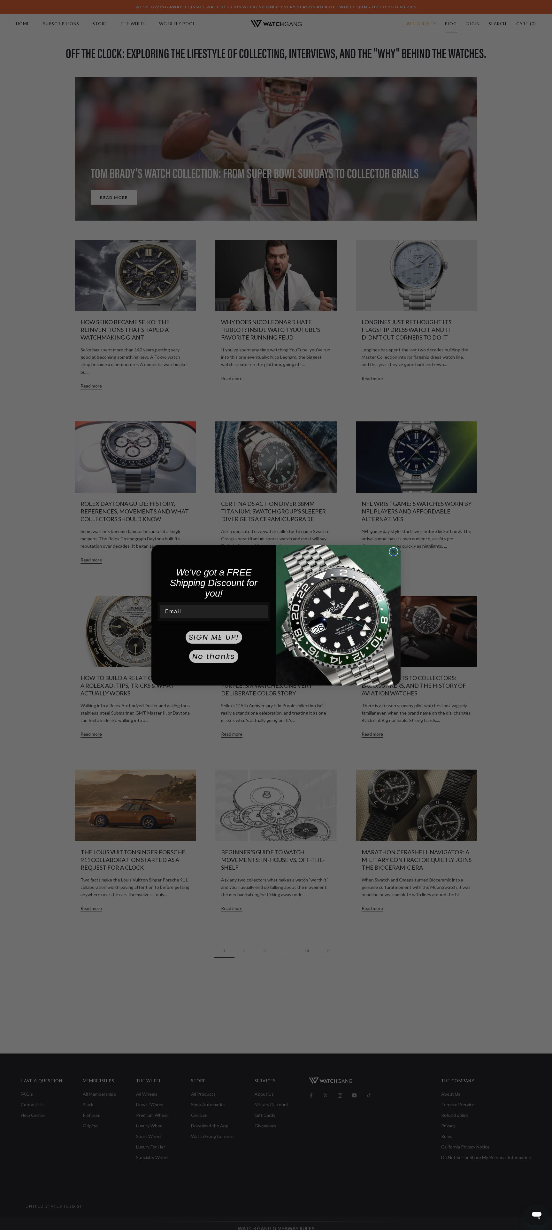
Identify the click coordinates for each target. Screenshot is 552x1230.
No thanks (213, 656)
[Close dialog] (393, 552)
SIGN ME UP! (214, 637)
